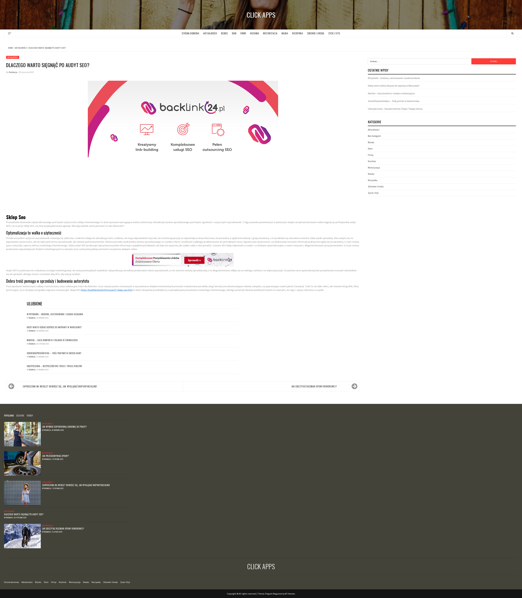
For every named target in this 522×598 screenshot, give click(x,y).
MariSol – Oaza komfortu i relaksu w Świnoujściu (52, 340)
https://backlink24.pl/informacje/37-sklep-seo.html (107, 290)
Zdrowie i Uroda (315, 33)
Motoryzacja (270, 33)
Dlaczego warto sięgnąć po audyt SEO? (24, 514)
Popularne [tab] (9, 415)
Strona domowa (190, 33)
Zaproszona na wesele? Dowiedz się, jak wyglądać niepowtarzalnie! (60, 386)
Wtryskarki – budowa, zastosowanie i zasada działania (55, 314)
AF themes (290, 593)
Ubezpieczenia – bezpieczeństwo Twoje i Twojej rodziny (54, 366)
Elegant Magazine (273, 593)
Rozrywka (297, 33)
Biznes (224, 33)
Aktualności (210, 33)
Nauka (285, 33)
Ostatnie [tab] (20, 415)
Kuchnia (254, 33)
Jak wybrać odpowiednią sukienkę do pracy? (64, 426)
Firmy (243, 33)
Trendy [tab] (29, 415)
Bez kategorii (374, 135)
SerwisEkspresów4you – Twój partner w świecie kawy (54, 353)
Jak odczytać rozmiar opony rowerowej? (314, 386)
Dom (234, 33)
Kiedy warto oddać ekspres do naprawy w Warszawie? (54, 327)
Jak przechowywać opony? (55, 456)
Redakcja (13, 72)
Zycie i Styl (334, 33)
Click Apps (261, 14)
